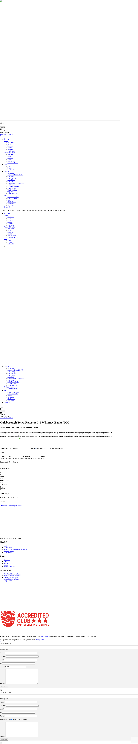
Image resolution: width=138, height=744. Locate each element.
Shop (5, 195)
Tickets (10, 200)
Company (3, 656)
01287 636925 (45, 636)
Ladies (9, 144)
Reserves (10, 146)
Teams (6, 141)
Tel (1, 663)
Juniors (10, 147)
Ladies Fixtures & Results (11, 577)
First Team (11, 142)
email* (2, 660)
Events (10, 168)
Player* (2, 716)
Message (3, 683)
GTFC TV (11, 169)
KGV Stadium (12, 188)
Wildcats (10, 149)
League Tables (12, 161)
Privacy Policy (40, 640)
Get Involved (11, 151)
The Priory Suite (12, 190)
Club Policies (11, 180)
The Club (6, 171)
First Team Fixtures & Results (12, 574)
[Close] (1, 690)
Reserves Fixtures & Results (12, 575)
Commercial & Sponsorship (16, 183)
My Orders (11, 205)
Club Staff (11, 181)
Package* (3, 667)
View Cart (3, 134)
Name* (2, 653)
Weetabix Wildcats (9, 566)
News (5, 164)
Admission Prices (13, 163)
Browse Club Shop (13, 197)
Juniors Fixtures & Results (11, 579)
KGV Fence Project (13, 186)
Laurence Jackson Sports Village (11, 506)
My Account (11, 203)
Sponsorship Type (5, 719)
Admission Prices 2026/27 (15, 175)
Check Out (9, 134)
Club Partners (12, 178)
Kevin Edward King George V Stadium (15, 549)
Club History (11, 176)
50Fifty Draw (12, 173)
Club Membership (13, 198)
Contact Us (7, 207)
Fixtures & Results (9, 153)
